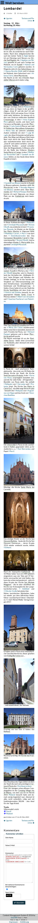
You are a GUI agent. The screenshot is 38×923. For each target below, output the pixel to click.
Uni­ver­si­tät (11, 445)
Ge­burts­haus (26, 69)
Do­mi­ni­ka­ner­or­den (18, 236)
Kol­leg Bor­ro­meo (14, 656)
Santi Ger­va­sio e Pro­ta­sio (13, 375)
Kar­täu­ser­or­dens (24, 786)
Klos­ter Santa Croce (23, 294)
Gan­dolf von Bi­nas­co (13, 183)
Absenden (20, 903)
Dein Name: (9, 837)
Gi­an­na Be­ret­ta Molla (13, 71)
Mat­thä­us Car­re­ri (12, 233)
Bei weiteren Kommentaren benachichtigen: (14, 886)
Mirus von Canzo (16, 327)
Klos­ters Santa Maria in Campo (19, 151)
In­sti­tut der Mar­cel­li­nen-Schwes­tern (20, 128)
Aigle (26, 56)
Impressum (13, 922)
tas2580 (14, 917)
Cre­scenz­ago (9, 120)
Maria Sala (10, 130)
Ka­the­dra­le (19, 196)
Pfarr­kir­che (22, 76)
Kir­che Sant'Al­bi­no (11, 290)
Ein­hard (8, 547)
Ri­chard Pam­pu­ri (20, 192)
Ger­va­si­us (21, 384)
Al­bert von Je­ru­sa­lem (26, 297)
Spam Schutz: (10, 892)
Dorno (8, 811)
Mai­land (27, 107)
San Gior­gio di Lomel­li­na (17, 325)
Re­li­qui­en (30, 222)
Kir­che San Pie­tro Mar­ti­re (19, 230)
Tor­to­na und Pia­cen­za (28, 19)
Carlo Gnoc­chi (15, 126)
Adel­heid (25, 589)
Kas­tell (19, 64)
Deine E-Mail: (10, 845)
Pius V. (24, 233)
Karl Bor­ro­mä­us (24, 449)
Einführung (24, 922)
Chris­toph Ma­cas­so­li (16, 225)
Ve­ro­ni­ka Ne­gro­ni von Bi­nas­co (19, 188)
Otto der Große (11, 591)
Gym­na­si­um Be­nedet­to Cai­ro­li (16, 238)
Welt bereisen (14, 3)
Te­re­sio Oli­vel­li (22, 240)
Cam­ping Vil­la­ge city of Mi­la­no (19, 791)
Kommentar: (9, 853)
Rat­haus (7, 731)
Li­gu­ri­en (9, 18)
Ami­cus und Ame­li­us (13, 292)
